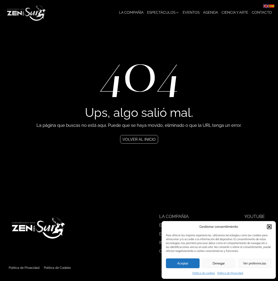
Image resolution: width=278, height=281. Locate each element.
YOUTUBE (254, 216)
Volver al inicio (139, 139)
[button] (269, 227)
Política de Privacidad (230, 273)
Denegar (219, 263)
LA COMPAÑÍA (174, 216)
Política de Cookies (57, 267)
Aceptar (182, 263)
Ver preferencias (254, 263)
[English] (266, 6)
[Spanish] (272, 6)
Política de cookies (203, 273)
